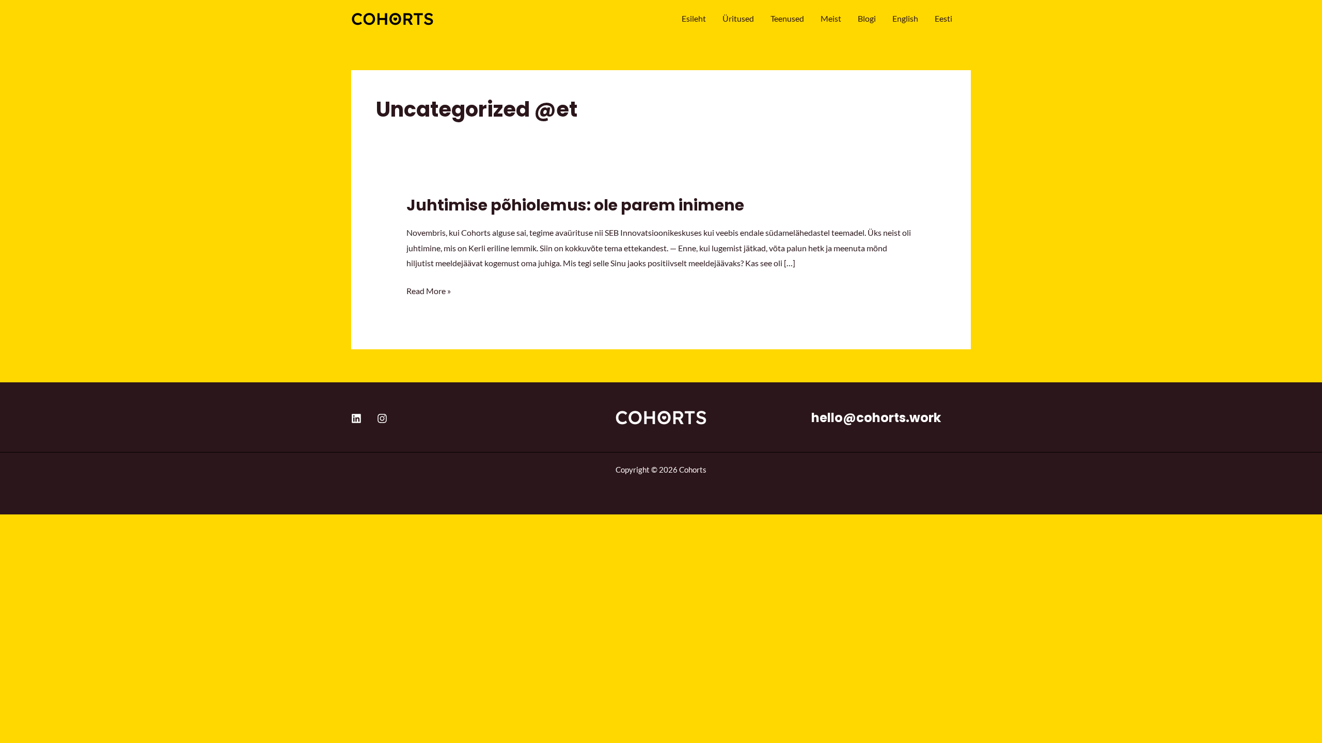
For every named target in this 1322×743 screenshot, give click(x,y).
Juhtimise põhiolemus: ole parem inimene (575, 205)
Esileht (694, 18)
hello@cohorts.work (876, 417)
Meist (831, 18)
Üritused (738, 18)
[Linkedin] (356, 418)
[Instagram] (382, 418)
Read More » (428, 289)
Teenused (787, 18)
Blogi (867, 18)
